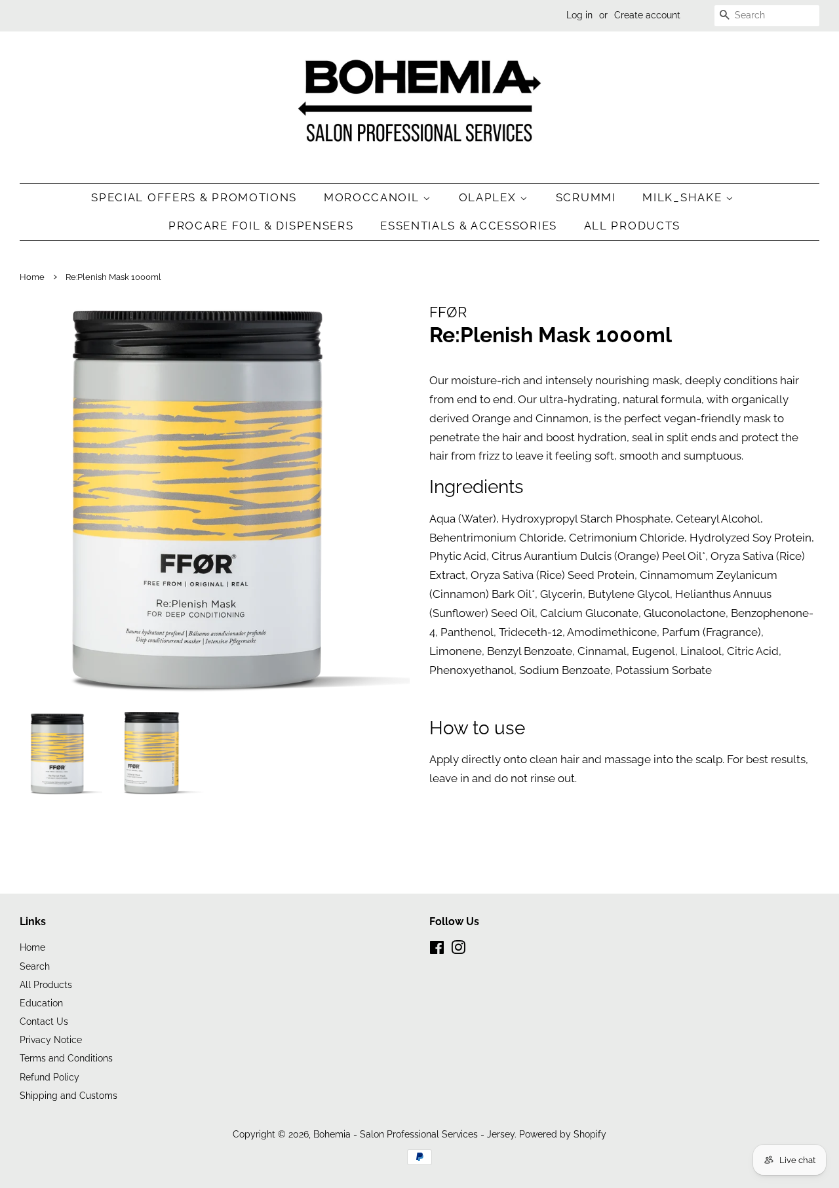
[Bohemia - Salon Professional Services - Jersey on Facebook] (436, 949)
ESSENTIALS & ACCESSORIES (468, 225)
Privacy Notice (51, 1039)
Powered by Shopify (562, 1133)
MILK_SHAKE (684, 197)
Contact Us (44, 1021)
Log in (579, 15)
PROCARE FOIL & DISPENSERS (261, 225)
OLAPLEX (489, 197)
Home (32, 277)
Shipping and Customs (68, 1095)
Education (41, 1002)
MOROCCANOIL (373, 197)
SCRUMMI (586, 197)
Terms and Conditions (66, 1057)
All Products (46, 984)
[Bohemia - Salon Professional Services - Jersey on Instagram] (458, 949)
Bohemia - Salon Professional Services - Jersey (414, 1133)
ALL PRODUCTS (632, 225)
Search (35, 966)
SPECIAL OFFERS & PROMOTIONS (194, 197)
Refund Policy (49, 1076)
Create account (647, 15)
